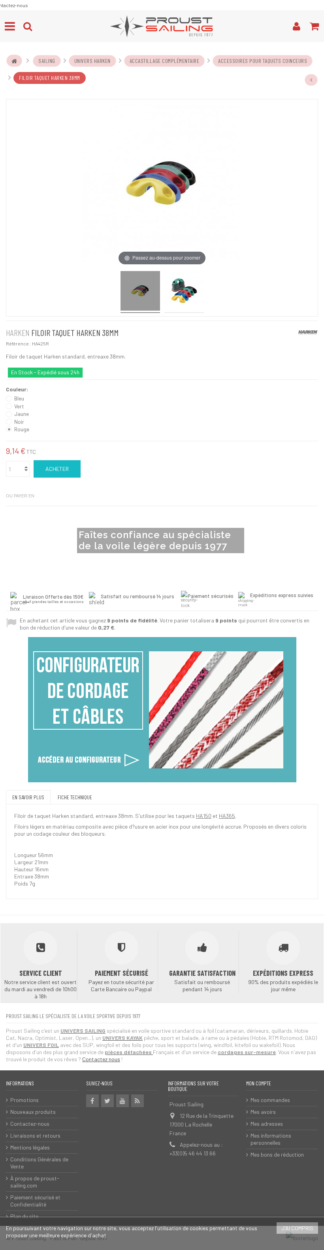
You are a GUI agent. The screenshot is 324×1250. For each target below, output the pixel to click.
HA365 (227, 815)
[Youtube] (122, 1100)
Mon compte (258, 1083)
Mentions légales (30, 1147)
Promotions (24, 1099)
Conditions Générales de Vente (39, 1163)
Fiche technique (75, 797)
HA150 (203, 815)
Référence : (18, 343)
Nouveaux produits (33, 1111)
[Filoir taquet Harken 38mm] (140, 292)
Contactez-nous (29, 1123)
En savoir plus (28, 797)
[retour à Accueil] (14, 61)
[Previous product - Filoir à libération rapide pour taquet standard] (311, 80)
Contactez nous (101, 1059)
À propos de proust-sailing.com (34, 1182)
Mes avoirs (263, 1111)
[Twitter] (107, 1100)
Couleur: (17, 389)
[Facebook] (92, 1100)
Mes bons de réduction (277, 1154)
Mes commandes (270, 1099)
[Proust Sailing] (162, 26)
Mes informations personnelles (271, 1139)
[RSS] (137, 1100)
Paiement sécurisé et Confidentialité (35, 1201)
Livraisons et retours (35, 1135)
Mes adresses (267, 1123)
